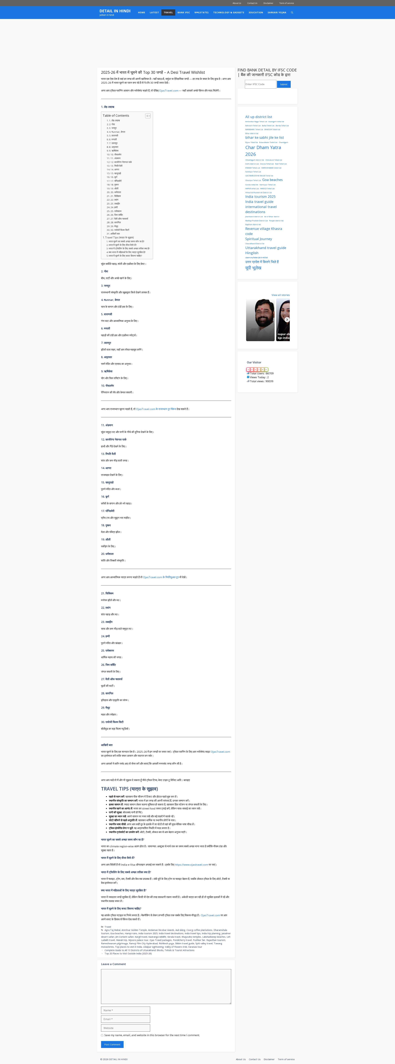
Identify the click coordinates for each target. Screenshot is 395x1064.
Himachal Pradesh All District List (258, 192)
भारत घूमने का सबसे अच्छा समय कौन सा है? (126, 241)
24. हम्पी (114, 207)
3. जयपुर (113, 127)
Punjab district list (276, 221)
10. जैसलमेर (115, 154)
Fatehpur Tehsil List (253, 172)
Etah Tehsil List (281, 164)
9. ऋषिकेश (113, 150)
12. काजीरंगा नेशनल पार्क (121, 162)
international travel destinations (261, 209)
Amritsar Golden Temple (134, 930)
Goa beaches (117, 933)
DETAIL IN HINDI (115, 10)
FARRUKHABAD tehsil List (271, 168)
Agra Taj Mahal (112, 930)
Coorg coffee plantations (199, 930)
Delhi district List (252, 164)
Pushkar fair (199, 940)
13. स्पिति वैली (116, 165)
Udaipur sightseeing (153, 946)
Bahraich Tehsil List (253, 126)
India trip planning (211, 933)
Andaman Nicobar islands (161, 930)
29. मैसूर (114, 226)
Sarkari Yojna (277, 12)
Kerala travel (173, 936)
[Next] (287, 319)
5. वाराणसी (113, 135)
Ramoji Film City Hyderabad (143, 943)
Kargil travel (141, 936)
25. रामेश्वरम (115, 211)
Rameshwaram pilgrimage (114, 943)
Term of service (286, 3)
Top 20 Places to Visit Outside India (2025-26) (128, 953)
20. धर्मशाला (115, 192)
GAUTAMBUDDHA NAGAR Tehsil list (259, 176)
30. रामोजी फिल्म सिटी (119, 229)
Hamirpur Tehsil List (268, 185)
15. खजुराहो (115, 173)
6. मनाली (113, 139)
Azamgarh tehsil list (276, 122)
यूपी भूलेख (253, 268)
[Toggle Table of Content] (146, 115)
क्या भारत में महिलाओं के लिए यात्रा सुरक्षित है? (127, 252)
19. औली (114, 188)
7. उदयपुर (113, 143)
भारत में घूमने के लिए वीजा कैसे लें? (123, 244)
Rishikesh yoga (166, 943)
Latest (154, 12)
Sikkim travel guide (184, 943)
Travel (168, 12)
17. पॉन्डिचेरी (115, 180)
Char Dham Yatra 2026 (263, 150)
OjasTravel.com (168, 90)
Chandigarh (283, 142)
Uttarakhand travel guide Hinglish (265, 250)
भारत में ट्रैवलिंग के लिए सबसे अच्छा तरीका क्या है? (129, 248)
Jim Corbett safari (124, 936)
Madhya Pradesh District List (256, 221)
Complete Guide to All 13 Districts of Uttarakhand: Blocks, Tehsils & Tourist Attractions (149, 950)
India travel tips (193, 933)
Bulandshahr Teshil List (268, 142)
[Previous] (248, 319)
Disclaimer (268, 3)
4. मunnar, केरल (117, 131)
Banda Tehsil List (282, 126)
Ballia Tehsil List (268, 126)
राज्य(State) (202, 12)
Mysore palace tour (138, 940)
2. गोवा (112, 124)
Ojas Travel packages (161, 940)
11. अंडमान (115, 158)
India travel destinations (171, 933)
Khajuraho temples (191, 936)
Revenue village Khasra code (263, 231)
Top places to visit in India (128, 946)
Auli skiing (180, 930)
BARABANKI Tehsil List (254, 129)
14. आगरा (114, 169)
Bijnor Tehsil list (251, 142)
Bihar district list (251, 133)
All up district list (258, 116)
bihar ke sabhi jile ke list (264, 137)
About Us (237, 3)
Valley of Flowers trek (176, 946)
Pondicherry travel (182, 940)
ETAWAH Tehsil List (252, 168)
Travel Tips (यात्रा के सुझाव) (119, 237)
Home (141, 12)
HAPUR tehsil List (252, 188)
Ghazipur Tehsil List (253, 180)
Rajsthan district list (253, 224)
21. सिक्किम (115, 195)
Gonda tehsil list (251, 185)
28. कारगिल (115, 222)
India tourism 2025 (148, 933)
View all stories (281, 295)
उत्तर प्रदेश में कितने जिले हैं (262, 262)
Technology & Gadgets (228, 12)
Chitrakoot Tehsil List (273, 160)
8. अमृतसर (113, 146)
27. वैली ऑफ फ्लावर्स (119, 218)
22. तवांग (114, 199)
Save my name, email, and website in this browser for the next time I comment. (152, 1035)
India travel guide (259, 201)
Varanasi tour (195, 946)
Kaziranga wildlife (157, 936)
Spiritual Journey (258, 239)
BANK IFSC (184, 12)
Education (256, 12)
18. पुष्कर (114, 184)
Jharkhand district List (254, 217)
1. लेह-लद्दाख (114, 120)
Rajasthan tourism (215, 940)
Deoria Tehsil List (267, 164)
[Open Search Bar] (292, 12)
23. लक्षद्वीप (115, 203)
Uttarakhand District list (254, 244)
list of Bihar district (271, 217)
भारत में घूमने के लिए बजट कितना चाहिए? (125, 255)
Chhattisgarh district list (254, 160)
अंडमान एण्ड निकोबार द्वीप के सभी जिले (256, 258)
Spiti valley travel (204, 943)
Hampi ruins (131, 933)
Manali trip (121, 940)
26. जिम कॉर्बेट (116, 214)
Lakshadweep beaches (213, 936)
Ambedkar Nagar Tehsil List (256, 122)
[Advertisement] (197, 42)
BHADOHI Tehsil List (272, 129)
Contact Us (252, 3)
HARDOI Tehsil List (267, 188)
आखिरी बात (115, 233)
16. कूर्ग (113, 177)
